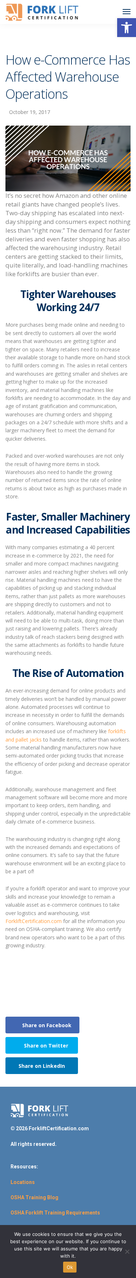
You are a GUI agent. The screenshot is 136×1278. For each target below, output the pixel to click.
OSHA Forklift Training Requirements (55, 1213)
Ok (70, 1267)
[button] (126, 27)
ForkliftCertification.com (33, 921)
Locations (23, 1182)
